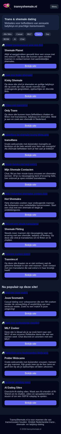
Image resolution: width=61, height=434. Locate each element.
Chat (22, 39)
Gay (47, 34)
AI (15, 39)
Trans (38, 34)
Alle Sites (8, 34)
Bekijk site (30, 66)
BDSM (6, 39)
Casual (19, 34)
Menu (54, 6)
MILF (29, 34)
